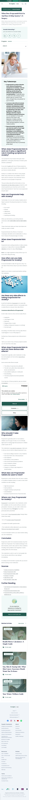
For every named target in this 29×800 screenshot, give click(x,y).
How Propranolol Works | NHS (11, 573)
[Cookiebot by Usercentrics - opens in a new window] (21, 386)
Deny (14, 412)
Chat (14, 710)
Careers (17, 728)
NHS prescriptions (14, 717)
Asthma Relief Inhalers (6, 732)
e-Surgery (14, 4)
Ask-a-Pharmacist (5, 755)
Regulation (17, 734)
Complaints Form (5, 765)
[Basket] (25, 4)
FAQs (2, 757)
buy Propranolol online (14, 514)
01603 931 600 (14, 713)
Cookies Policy (4, 781)
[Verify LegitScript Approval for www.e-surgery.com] (27, 789)
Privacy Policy (18, 753)
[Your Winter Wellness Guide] (14, 685)
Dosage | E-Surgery (9, 575)
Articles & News (7, 9)
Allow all (14, 403)
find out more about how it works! (10, 529)
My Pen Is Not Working (6, 767)
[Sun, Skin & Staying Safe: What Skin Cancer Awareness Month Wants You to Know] (14, 658)
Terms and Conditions (6, 775)
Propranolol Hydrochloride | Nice (12, 590)
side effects (22, 357)
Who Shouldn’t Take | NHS (10, 579)
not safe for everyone (15, 448)
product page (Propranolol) (14, 520)
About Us (17, 726)
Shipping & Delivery (19, 732)
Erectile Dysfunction (5, 730)
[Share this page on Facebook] (10, 36)
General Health (16, 9)
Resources (4, 751)
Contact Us (3, 763)
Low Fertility (4, 747)
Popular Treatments (6, 724)
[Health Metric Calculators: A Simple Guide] (14, 633)
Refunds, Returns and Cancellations (20, 758)
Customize (13, 408)
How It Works (18, 730)
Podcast (3, 761)
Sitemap (3, 769)
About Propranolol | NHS (10, 571)
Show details (21, 399)
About (17, 724)
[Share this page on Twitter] (14, 36)
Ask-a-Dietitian (4, 753)
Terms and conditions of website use (7, 778)
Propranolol (15, 303)
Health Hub (3, 759)
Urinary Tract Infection (6, 734)
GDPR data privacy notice (21, 755)
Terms (3, 773)
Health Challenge (19, 736)
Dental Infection (5, 728)
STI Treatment (4, 743)
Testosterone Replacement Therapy (6, 737)
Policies (17, 751)
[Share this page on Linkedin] (5, 36)
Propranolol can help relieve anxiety (10, 185)
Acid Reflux (3, 745)
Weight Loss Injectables (6, 726)
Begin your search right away (14, 614)
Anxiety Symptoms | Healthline (11, 570)
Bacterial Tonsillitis (5, 739)
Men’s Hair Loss (4, 741)
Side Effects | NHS (8, 577)
